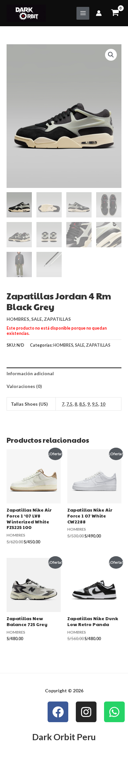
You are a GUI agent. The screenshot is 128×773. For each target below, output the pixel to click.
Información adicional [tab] (30, 373)
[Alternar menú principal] (82, 13)
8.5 (82, 404)
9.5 (95, 404)
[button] (111, 55)
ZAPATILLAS (57, 319)
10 (102, 404)
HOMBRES (18, 319)
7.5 (69, 404)
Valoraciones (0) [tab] (24, 386)
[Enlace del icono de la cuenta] (99, 13)
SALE (36, 319)
